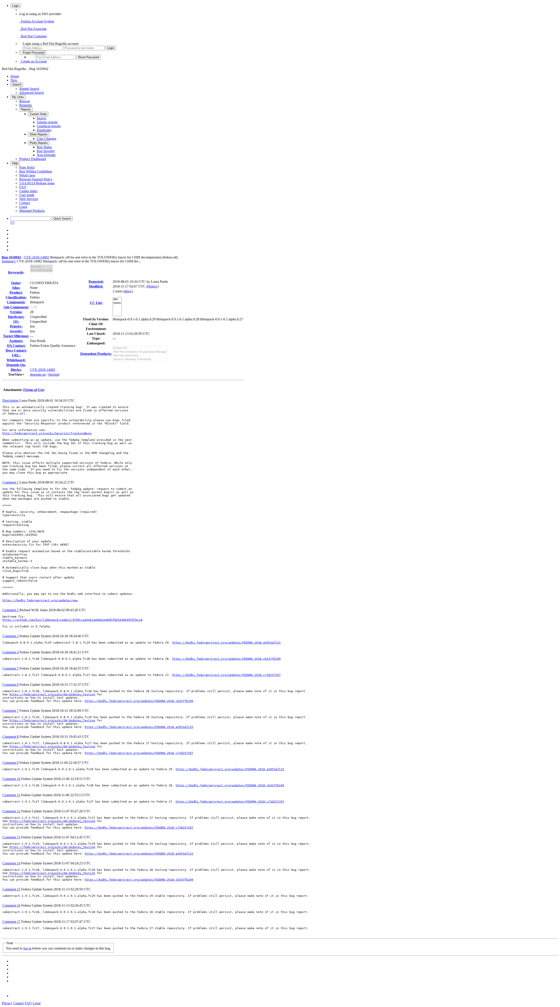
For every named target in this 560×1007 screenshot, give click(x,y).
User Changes (46, 138)
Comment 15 (11, 889)
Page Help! (27, 167)
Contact (24, 203)
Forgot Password (32, 52)
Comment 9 (10, 762)
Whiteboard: (16, 360)
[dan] (117, 299)
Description (10, 400)
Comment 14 (11, 863)
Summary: (9, 261)
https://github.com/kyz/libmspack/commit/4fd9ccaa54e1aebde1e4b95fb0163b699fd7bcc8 (72, 619)
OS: (16, 321)
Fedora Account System (36, 21)
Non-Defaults (46, 155)
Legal (23, 207)
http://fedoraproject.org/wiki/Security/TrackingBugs (47, 433)
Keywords (15, 272)
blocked (53, 374)
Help (15, 163)
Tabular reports (47, 122)
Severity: (16, 331)
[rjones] (117, 303)
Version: (16, 312)
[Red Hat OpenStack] (140, 356)
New (13, 80)
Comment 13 (11, 837)
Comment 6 (10, 684)
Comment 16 (11, 905)
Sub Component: (16, 307)
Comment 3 (10, 636)
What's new (27, 175)
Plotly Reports (39, 143)
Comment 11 (11, 795)
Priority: (16, 326)
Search (16, 84)
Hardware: (16, 317)
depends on (38, 374)
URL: (16, 355)
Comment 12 (11, 811)
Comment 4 (10, 652)
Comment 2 (10, 610)
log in (27, 948)
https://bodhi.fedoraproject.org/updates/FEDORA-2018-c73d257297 (226, 675)
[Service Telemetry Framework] (140, 359)
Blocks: (16, 370)
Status (15, 283)
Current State (38, 114)
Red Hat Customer (33, 36)
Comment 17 (11, 921)
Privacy (7, 1003)
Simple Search (29, 89)
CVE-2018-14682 (36, 257)
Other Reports (38, 134)
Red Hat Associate (33, 29)
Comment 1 (10, 482)
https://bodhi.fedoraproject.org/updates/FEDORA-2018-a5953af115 (226, 642)
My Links (18, 97)
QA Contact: (16, 345)
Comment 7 (10, 710)
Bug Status (44, 147)
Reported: (96, 281)
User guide (26, 195)
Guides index (28, 191)
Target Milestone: (16, 336)
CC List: (96, 303)
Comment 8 (10, 736)
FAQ (22, 187)
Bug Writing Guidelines (35, 171)
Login (15, 5)
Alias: (16, 288)
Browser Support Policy (35, 179)
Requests (25, 105)
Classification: (16, 297)
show (128, 291)
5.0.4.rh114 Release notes (37, 183)
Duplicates (44, 130)
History (152, 286)
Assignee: (16, 341)
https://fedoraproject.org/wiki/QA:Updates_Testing (52, 694)
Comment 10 (11, 779)
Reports (26, 109)
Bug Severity (46, 151)
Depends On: (16, 365)
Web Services (28, 199)
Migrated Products (32, 211)
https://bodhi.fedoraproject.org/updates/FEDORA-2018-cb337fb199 (226, 658)
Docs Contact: (16, 350)
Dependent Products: (96, 354)
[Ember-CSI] (140, 348)
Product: (16, 292)
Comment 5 (10, 668)
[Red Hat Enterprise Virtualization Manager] (140, 352)
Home (14, 76)
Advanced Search (31, 92)
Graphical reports (49, 126)
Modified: (96, 286)
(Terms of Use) (33, 390)
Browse (24, 101)
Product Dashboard (32, 159)
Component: (16, 302)
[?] (12, 223)
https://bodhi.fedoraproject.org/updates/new (40, 600)
